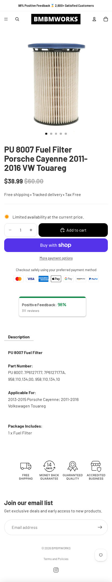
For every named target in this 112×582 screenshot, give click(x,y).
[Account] (94, 19)
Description (19, 336)
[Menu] (6, 19)
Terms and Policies (56, 559)
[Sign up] (100, 527)
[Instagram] (56, 570)
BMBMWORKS (61, 548)
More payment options (56, 258)
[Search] (17, 19)
